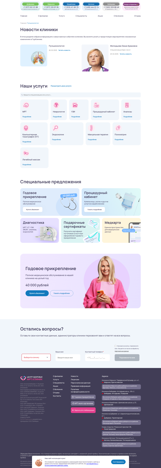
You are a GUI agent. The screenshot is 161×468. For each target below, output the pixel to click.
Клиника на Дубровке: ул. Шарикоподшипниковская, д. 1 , (121, 416)
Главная (23, 16)
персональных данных (122, 351)
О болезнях (118, 16)
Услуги (62, 16)
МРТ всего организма (83, 403)
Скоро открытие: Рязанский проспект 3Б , (117, 428)
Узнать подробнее (95, 209)
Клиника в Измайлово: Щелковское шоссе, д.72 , (119, 403)
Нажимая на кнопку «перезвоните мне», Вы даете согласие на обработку (127, 348)
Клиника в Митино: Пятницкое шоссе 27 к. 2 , (119, 439)
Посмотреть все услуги (61, 86)
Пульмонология (33, 23)
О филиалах (43, 16)
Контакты (57, 396)
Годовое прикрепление (84, 397)
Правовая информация (80, 386)
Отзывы (137, 16)
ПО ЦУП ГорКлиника (26, 419)
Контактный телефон (94, 352)
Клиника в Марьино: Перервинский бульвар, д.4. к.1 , (120, 381)
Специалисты (81, 16)
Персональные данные (80, 383)
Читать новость (64, 50)
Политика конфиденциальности (80, 390)
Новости (74, 376)
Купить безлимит (32, 209)
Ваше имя (59, 352)
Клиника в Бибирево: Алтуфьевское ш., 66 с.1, (118, 392)
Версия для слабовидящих (84, 410)
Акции (100, 16)
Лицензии (75, 379)
